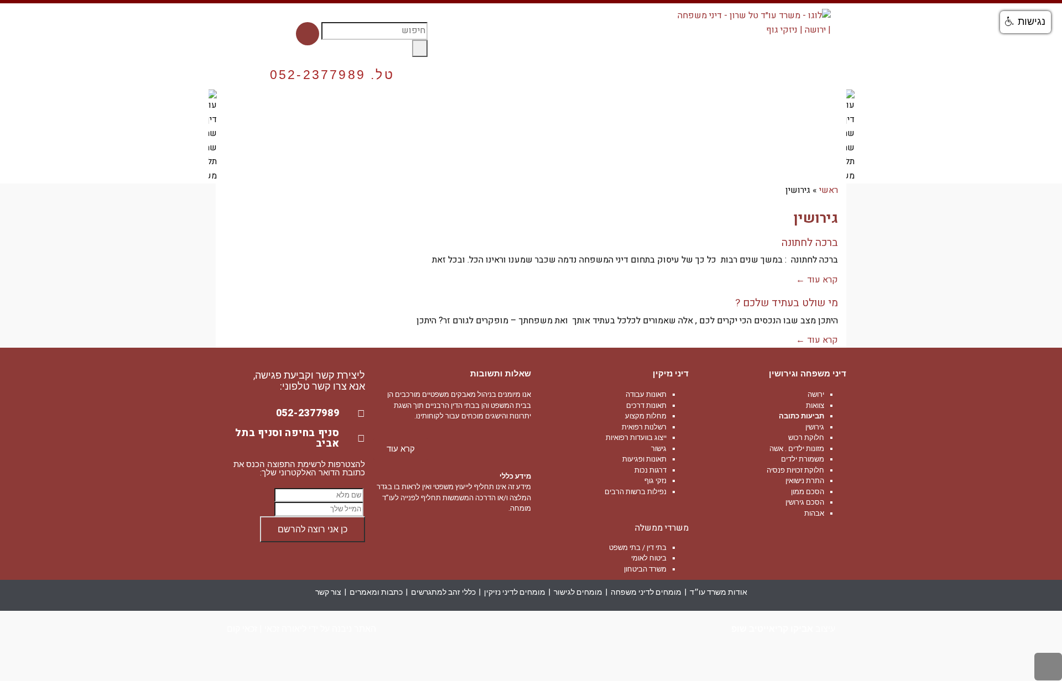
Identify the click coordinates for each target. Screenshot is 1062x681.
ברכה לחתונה (810, 242)
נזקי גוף (655, 480)
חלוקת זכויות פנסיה (795, 470)
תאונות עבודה (646, 394)
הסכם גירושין (804, 502)
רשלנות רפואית (644, 427)
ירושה (816, 394)
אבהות (814, 513)
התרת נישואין (804, 480)
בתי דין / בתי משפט (638, 547)
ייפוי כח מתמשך (751, 109)
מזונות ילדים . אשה (796, 448)
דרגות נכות (650, 470)
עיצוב (783, 629)
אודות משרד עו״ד (718, 592)
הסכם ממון (807, 492)
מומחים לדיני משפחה (668, 109)
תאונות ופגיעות (644, 459)
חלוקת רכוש (806, 437)
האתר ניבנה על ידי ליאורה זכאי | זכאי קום (301, 629)
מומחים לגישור (578, 592)
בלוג (281, 109)
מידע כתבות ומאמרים (344, 109)
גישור (659, 448)
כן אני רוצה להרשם (312, 529)
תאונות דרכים (646, 405)
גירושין (814, 427)
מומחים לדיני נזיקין (514, 592)
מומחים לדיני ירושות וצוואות (562, 109)
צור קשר (241, 109)
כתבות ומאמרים (376, 592)
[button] (1025, 22)
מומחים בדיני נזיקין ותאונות (447, 109)
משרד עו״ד (817, 109)
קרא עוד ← (817, 279)
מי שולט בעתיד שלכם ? (786, 303)
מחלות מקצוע (646, 416)
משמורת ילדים (802, 459)
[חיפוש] (420, 48)
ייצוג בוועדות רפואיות (636, 437)
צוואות (815, 405)
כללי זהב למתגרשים (443, 592)
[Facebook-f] (307, 33)
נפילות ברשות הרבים (636, 492)
